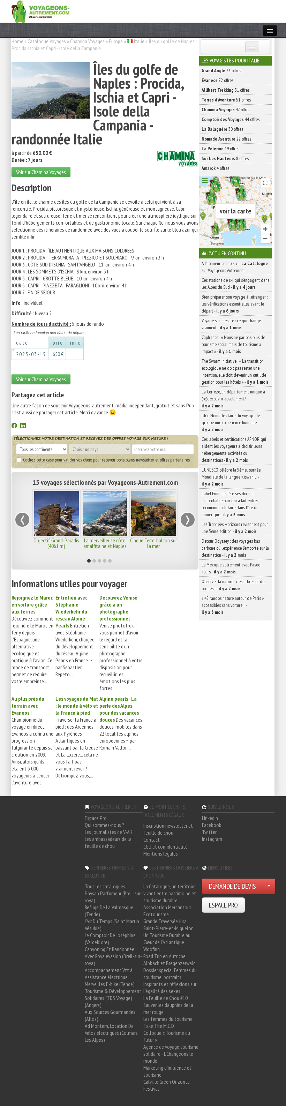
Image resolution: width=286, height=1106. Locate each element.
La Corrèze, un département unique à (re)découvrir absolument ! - (233, 399)
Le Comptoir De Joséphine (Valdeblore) (110, 939)
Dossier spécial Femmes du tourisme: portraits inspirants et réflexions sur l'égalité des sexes (170, 980)
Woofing (151, 949)
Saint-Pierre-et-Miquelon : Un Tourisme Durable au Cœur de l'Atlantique (169, 935)
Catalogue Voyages (47, 41)
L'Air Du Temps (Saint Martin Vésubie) (112, 925)
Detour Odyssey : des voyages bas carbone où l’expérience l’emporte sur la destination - (235, 548)
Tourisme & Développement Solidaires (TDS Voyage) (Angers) (113, 997)
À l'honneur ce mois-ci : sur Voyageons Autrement (235, 266)
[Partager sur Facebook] (14, 426)
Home (17, 41)
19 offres (220, 148)
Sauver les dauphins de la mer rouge (168, 1008)
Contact (151, 839)
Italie (139, 41)
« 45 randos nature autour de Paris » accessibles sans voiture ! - (233, 605)
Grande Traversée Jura (165, 921)
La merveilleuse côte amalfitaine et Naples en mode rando (105, 546)
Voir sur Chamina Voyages (41, 171)
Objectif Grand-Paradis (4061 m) (56, 543)
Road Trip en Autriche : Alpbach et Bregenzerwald (169, 959)
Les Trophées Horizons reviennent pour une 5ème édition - (235, 527)
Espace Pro (96, 817)
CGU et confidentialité (165, 846)
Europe (116, 41)
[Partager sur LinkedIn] (23, 426)
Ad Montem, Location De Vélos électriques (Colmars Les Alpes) (111, 1032)
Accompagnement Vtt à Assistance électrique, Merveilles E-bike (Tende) (110, 976)
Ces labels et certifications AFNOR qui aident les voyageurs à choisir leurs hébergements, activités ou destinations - (234, 449)
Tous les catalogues (105, 886)
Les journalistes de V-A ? (109, 831)
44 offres (230, 119)
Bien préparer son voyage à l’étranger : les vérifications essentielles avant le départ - (235, 304)
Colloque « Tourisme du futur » (166, 1036)
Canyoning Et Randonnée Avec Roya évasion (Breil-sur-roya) (113, 956)
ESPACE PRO (223, 905)
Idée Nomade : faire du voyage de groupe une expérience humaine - (231, 422)
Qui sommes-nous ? (104, 824)
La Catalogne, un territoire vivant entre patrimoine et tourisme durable (169, 893)
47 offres (226, 109)
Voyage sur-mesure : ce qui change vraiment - (231, 324)
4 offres (215, 168)
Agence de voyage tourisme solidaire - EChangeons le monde (170, 1053)
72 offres (217, 80)
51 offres (225, 90)
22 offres (226, 139)
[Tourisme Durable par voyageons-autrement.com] (40, 10)
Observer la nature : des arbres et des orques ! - (234, 585)
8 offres (225, 158)
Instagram (212, 838)
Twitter (209, 831)
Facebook (211, 824)
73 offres (221, 70)
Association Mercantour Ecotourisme (167, 911)
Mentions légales (160, 853)
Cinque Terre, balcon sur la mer (153, 543)
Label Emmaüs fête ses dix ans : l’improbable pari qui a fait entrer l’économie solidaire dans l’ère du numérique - (230, 504)
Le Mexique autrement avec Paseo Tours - (231, 568)
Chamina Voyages (87, 41)
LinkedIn (210, 817)
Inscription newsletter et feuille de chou (168, 829)
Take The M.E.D (158, 1025)
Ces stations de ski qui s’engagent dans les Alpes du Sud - (235, 283)
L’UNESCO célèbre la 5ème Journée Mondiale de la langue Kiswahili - (231, 477)
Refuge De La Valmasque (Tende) (109, 911)
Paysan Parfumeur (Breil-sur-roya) (113, 897)
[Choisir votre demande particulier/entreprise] (269, 886)
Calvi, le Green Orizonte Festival (166, 1085)
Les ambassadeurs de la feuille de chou (108, 842)
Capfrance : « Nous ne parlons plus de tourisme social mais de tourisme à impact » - (233, 344)
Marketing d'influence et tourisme (167, 1071)
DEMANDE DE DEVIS (232, 886)
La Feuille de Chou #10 (165, 997)
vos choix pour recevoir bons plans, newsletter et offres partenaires (106, 460)
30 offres (222, 129)
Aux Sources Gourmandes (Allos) (110, 1015)
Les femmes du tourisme (168, 1018)
